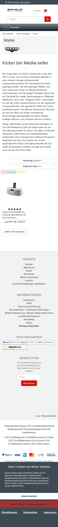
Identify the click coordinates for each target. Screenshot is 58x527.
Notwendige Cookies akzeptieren (29, 504)
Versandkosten (48, 416)
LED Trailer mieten (40, 443)
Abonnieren (29, 383)
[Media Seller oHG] (15, 10)
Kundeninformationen (29, 316)
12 (32, 166)
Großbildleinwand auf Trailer (39, 437)
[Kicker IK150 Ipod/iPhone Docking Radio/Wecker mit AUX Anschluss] (14, 189)
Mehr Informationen (15, 231)
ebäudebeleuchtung (16, 426)
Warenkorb (29, 267)
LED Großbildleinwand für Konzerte (27, 440)
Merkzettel (29, 274)
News (29, 322)
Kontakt (29, 264)
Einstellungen (9, 512)
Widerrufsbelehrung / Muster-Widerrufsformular (29, 313)
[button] (29, 395)
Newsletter (29, 319)
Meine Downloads (29, 277)
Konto (29, 270)
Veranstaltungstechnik (34, 429)
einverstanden (29, 496)
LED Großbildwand (14, 437)
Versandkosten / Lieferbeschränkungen (29, 309)
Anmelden (37, 11)
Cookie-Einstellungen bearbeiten (29, 283)
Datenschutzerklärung (29, 306)
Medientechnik (15, 429)
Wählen (32, 161)
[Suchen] (47, 19)
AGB (29, 303)
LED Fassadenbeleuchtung (40, 426)
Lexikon (29, 280)
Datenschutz (30, 512)
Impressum (29, 300)
